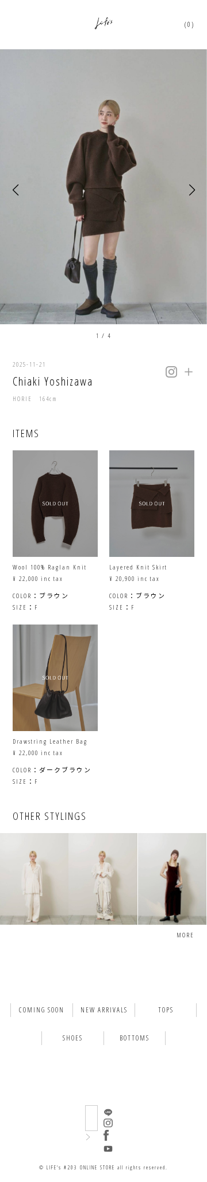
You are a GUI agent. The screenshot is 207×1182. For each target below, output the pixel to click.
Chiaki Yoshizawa (53, 381)
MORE (185, 934)
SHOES (73, 1038)
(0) (189, 24)
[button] (15, 190)
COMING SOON (41, 1010)
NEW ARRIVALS (104, 1010)
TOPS (166, 1010)
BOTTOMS (135, 1038)
